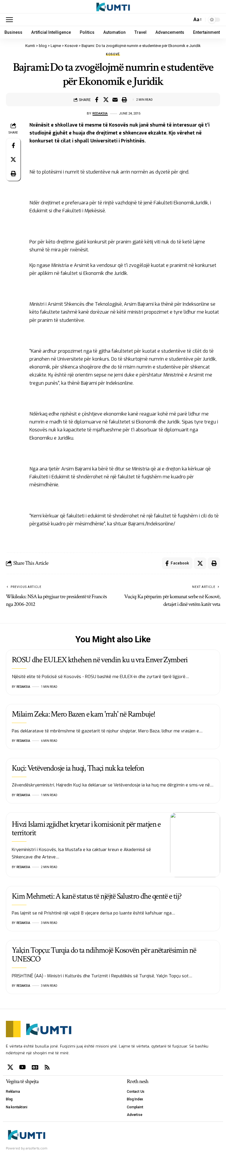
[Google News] (35, 1067)
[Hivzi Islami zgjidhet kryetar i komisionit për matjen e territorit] (195, 844)
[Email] (115, 99)
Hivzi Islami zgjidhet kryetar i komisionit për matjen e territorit (86, 828)
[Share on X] (106, 99)
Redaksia (100, 113)
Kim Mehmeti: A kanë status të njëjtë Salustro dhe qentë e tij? (96, 896)
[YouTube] (22, 1067)
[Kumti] (113, 7)
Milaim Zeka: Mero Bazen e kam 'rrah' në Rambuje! (83, 714)
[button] (11, 20)
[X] (10, 1067)
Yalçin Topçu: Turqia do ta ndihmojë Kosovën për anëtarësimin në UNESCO (104, 954)
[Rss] (47, 1067)
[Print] (124, 99)
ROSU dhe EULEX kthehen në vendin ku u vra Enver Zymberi (100, 659)
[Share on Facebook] (97, 99)
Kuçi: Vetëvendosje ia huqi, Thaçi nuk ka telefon (78, 768)
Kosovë (113, 54)
